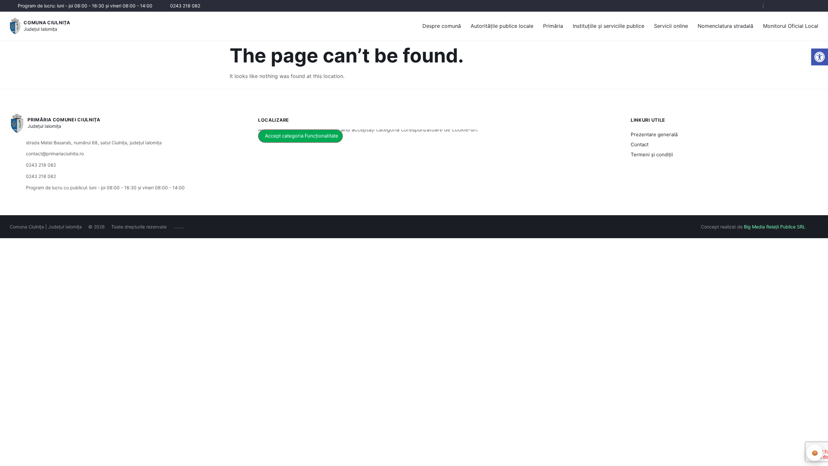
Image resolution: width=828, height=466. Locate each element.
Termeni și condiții (652, 154)
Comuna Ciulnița (47, 22)
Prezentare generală (654, 134)
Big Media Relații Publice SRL (774, 226)
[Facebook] (775, 5)
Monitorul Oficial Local (790, 26)
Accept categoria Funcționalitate (301, 136)
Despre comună (441, 26)
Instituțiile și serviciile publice (608, 26)
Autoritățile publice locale (502, 26)
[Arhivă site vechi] (814, 5)
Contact (639, 144)
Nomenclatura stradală (725, 26)
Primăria (553, 26)
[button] (819, 57)
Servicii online (671, 26)
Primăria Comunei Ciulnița (63, 119)
